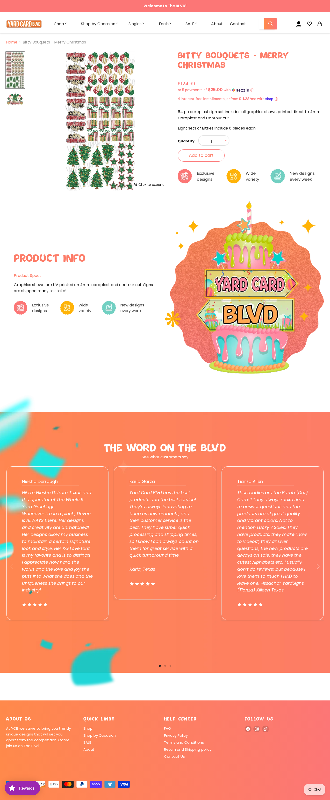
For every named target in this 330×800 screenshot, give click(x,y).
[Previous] (12, 567)
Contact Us (174, 756)
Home (11, 42)
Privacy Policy (176, 735)
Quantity (186, 141)
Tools (163, 24)
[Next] (318, 567)
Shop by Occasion (98, 24)
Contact (238, 24)
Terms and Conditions (184, 742)
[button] (251, 90)
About (217, 24)
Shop (59, 24)
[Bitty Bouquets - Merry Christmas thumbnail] (15, 70)
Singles (135, 24)
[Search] (270, 23)
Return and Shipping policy (187, 749)
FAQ (167, 728)
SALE (190, 24)
